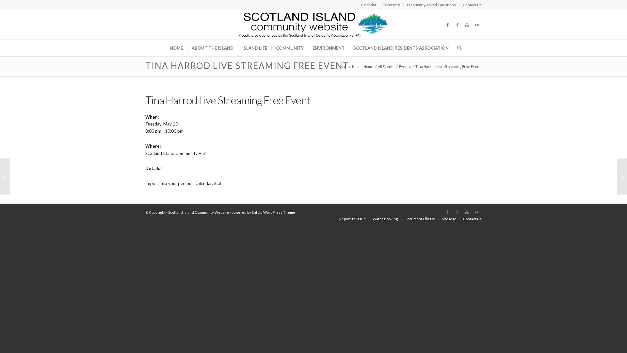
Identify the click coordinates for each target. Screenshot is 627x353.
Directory (391, 5)
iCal (217, 183)
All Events (386, 66)
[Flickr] (477, 25)
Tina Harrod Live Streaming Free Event (247, 65)
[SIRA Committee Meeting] (5, 176)
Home (368, 66)
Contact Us (472, 5)
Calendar (369, 5)
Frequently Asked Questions (431, 5)
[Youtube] (467, 25)
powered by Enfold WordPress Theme (263, 212)
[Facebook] (447, 25)
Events (405, 66)
